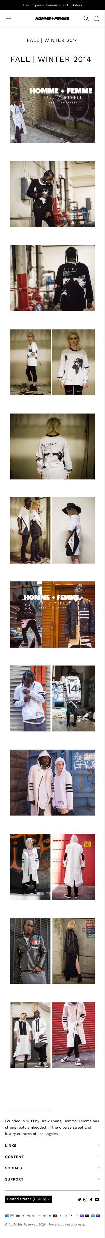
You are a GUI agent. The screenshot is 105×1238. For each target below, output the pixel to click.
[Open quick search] (86, 18)
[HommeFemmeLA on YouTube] (97, 1200)
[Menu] (8, 18)
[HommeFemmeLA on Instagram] (85, 1200)
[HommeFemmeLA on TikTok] (91, 1200)
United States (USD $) (26, 1199)
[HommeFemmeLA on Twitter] (79, 1200)
